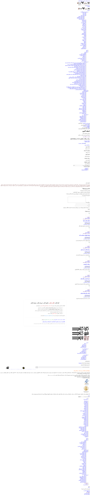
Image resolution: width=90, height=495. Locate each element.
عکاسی (85, 32)
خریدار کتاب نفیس (83, 75)
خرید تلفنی (84, 56)
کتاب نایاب (84, 14)
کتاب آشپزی (84, 103)
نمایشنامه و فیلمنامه (83, 105)
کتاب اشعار (84, 111)
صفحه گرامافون (83, 48)
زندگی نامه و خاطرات (82, 112)
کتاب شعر (84, 46)
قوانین (85, 52)
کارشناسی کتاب (83, 53)
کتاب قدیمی (84, 21)
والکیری (88, 127)
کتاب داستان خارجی (83, 93)
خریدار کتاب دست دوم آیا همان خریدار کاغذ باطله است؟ (77, 71)
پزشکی (85, 462)
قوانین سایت (84, 356)
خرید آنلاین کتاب (83, 358)
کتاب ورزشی (84, 27)
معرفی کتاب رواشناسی (82, 480)
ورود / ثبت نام (85, 484)
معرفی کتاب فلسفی (83, 117)
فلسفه (85, 42)
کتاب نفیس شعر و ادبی (80, 18)
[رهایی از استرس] (88, 259)
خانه (89, 123)
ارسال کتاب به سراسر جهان (81, 353)
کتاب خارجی (84, 39)
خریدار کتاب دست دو (82, 78)
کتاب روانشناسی (85, 123)
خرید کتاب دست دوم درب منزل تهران (80, 83)
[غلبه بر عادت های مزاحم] (88, 288)
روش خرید (84, 344)
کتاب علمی (84, 106)
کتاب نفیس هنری (83, 429)
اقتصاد (85, 35)
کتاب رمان (84, 13)
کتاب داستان (84, 92)
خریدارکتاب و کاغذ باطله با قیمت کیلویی (80, 63)
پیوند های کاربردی (85, 348)
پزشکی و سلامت (83, 43)
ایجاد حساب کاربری (87, 490)
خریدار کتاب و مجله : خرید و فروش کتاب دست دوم (78, 84)
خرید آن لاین (84, 57)
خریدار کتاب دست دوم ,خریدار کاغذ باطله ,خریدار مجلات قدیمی (76, 74)
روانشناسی (84, 23)
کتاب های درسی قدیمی (82, 109)
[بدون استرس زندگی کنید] (88, 274)
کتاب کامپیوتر (84, 463)
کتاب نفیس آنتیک (83, 15)
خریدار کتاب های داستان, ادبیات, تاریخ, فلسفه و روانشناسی (77, 87)
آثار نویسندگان (84, 346)
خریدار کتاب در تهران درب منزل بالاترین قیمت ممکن (78, 88)
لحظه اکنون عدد (85, 165)
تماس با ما (84, 355)
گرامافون (84, 45)
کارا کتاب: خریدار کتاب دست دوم (81, 89)
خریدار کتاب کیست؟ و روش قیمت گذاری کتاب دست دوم (77, 67)
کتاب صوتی (84, 107)
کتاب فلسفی (84, 470)
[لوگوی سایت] (87, 3)
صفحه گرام (46, 305)
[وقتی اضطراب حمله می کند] (88, 230)
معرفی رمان (84, 115)
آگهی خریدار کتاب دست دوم (81, 76)
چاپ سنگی (84, 40)
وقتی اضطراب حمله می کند (84, 235)
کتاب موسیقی (84, 29)
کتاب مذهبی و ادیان (83, 99)
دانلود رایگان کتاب (83, 347)
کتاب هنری (84, 100)
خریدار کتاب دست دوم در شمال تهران (80, 66)
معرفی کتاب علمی (83, 121)
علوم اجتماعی (84, 34)
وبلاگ (85, 343)
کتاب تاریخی (84, 94)
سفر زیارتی (88, 125)
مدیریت (85, 31)
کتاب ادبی (84, 98)
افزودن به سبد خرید (86, 166)
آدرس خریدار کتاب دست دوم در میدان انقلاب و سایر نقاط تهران (76, 86)
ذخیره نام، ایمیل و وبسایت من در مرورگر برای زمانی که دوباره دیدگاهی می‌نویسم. (75, 207)
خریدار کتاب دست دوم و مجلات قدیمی (80, 81)
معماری (84, 30)
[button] (87, 224)
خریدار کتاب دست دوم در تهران (81, 79)
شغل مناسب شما (86, 220)
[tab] (86, 168)
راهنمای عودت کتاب (83, 352)
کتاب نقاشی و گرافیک (82, 430)
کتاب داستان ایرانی (83, 454)
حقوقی (85, 41)
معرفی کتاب (84, 345)
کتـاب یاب (84, 349)
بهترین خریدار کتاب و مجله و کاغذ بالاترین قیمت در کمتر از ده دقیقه (75, 65)
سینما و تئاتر (84, 25)
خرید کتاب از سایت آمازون (82, 58)
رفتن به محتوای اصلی (81, 0)
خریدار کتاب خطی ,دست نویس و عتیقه (80, 69)
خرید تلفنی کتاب (83, 357)
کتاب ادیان (84, 26)
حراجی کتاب (84, 47)
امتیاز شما (88, 195)
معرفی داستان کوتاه (83, 116)
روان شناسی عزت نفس (85, 249)
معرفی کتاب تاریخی (83, 479)
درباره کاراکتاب (83, 351)
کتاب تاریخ (84, 12)
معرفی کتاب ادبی (83, 120)
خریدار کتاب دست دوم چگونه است (80, 73)
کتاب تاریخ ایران (83, 95)
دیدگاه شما (88, 202)
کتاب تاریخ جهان (83, 96)
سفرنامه (84, 37)
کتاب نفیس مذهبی (81, 16)
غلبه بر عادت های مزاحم (85, 293)
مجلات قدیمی (84, 20)
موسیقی (84, 104)
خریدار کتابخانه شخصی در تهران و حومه (80, 72)
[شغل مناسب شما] (88, 216)
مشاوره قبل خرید (83, 359)
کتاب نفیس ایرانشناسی (80, 17)
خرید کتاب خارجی (83, 55)
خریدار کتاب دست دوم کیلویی (81, 70)
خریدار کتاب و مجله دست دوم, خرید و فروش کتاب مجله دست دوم (75, 62)
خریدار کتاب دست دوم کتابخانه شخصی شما (79, 82)
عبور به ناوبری (87, 0)
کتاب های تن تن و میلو (82, 108)
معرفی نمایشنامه (83, 118)
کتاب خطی (84, 24)
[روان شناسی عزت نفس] (88, 245)
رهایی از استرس (87, 264)
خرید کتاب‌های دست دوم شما (48, 315)
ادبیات (85, 38)
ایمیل (88, 205)
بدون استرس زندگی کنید (85, 278)
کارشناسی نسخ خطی (82, 54)
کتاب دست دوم (83, 22)
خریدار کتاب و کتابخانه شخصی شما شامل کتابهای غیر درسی (76, 64)
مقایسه (86, 483)
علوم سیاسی (84, 33)
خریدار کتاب (84, 350)
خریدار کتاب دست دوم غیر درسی (81, 80)
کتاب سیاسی (84, 113)
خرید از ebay (84, 448)
